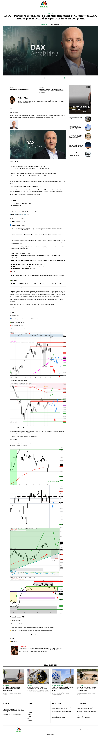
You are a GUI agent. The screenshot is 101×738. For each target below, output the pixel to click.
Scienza (29, 685)
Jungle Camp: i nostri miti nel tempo (19, 89)
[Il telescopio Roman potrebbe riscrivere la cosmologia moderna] (88, 119)
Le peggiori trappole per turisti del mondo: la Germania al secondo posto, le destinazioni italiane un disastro (52, 90)
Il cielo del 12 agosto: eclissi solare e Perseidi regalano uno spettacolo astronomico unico (76, 145)
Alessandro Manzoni (74, 111)
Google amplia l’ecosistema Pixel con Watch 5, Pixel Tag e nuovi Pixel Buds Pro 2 (75, 136)
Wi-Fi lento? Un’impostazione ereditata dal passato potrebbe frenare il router (80, 107)
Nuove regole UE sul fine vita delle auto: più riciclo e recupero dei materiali (75, 154)
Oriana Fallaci (44, 24)
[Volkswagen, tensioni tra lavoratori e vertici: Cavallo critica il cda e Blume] (88, 127)
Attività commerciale (57, 685)
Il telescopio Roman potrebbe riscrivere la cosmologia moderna (75, 119)
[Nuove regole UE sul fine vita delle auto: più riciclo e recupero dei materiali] (88, 154)
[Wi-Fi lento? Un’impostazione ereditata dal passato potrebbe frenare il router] (80, 99)
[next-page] (89, 87)
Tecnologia (6, 685)
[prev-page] (87, 87)
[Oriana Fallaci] (13, 100)
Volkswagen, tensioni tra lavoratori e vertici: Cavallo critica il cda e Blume (75, 127)
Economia (50, 13)
